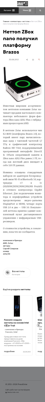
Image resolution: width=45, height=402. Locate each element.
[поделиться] (27, 60)
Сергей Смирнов (10, 248)
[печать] (33, 60)
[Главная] (22, 3)
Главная (6, 21)
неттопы (26, 21)
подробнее (15, 351)
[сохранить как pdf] (39, 60)
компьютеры (16, 21)
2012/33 (6, 254)
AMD (5, 243)
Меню (26, 10)
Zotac (10, 243)
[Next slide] (38, 325)
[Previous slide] (6, 325)
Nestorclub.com (13, 392)
